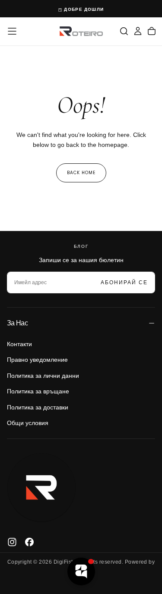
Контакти (19, 344)
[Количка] (151, 31)
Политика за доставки (37, 407)
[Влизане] (138, 31)
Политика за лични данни (43, 375)
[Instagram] (12, 542)
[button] (12, 31)
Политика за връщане (38, 391)
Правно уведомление (37, 359)
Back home (81, 172)
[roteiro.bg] (41, 488)
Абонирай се (124, 282)
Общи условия (27, 422)
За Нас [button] (17, 323)
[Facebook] (29, 542)
